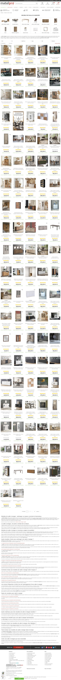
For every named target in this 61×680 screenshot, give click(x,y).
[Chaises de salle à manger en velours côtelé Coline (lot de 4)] (42, 72)
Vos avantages (47, 660)
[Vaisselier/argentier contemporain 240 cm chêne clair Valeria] (42, 50)
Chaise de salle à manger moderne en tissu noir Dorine (43, 346)
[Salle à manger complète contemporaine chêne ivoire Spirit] (55, 426)
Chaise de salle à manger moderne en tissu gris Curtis (55, 346)
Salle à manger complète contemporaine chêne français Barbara (55, 191)
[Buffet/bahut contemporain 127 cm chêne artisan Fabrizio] (6, 271)
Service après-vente (48, 657)
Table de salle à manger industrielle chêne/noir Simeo (6, 80)
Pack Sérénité (29, 661)
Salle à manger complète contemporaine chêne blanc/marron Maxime (6, 324)
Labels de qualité (47, 659)
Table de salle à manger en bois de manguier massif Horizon (42, 457)
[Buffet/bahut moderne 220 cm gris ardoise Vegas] (30, 360)
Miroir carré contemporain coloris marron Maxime (6, 346)
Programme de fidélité (30, 660)
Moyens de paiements (48, 655)
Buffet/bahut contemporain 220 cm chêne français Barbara (18, 169)
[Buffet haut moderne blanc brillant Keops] (6, 426)
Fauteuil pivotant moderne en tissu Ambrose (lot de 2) (55, 147)
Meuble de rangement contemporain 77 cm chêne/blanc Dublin (30, 390)
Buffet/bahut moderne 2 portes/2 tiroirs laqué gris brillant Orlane (18, 413)
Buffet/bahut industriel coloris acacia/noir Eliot (30, 213)
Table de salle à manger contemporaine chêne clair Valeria (18, 102)
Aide (59, 0)
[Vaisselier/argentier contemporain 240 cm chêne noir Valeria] (42, 404)
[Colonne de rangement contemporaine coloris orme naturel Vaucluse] (55, 404)
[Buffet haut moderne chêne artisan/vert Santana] (55, 471)
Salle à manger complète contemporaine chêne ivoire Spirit (55, 435)
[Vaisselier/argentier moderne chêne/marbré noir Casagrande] (55, 94)
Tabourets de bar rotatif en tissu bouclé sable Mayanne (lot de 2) (30, 169)
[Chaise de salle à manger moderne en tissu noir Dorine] (42, 338)
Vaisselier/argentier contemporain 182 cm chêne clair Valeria (18, 58)
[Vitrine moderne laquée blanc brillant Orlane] (30, 116)
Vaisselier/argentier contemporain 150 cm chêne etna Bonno (6, 235)
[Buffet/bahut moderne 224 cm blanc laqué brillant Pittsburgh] (42, 271)
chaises (9, 552)
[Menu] (4, 671)
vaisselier (7, 561)
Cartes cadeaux (29, 662)
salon (55, 577)
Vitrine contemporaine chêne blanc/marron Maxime (43, 213)
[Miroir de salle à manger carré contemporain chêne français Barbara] (18, 249)
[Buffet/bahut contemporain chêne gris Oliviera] (42, 227)
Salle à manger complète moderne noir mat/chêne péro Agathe (18, 80)
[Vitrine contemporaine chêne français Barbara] (6, 183)
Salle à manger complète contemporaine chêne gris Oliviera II (54, 302)
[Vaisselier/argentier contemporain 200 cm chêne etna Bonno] (6, 205)
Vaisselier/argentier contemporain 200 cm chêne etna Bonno (6, 213)
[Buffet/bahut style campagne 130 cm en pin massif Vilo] (30, 293)
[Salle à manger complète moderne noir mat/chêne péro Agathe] (18, 72)
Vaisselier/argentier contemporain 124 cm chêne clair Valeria (30, 58)
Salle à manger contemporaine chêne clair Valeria (30, 102)
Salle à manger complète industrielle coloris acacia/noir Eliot (18, 147)
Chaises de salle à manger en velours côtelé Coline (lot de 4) (43, 80)
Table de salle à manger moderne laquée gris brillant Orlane (30, 413)
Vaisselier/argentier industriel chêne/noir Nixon (55, 280)
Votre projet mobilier (48, 664)
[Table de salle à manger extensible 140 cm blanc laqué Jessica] (42, 426)
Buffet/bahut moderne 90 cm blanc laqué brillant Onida (55, 213)
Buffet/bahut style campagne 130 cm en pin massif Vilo (30, 302)
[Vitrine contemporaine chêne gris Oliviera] (18, 293)
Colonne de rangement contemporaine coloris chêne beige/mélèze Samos (55, 125)
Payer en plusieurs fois (48, 656)
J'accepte (19, 678)
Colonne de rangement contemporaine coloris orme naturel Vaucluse (55, 413)
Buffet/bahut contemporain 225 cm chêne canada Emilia (6, 368)
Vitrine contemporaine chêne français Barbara (6, 191)
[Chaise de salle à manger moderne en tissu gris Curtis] (55, 338)
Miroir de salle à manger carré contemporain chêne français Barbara (18, 258)
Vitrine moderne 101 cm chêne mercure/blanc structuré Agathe (6, 479)
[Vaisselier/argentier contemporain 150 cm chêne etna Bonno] (6, 227)
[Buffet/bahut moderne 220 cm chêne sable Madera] (30, 249)
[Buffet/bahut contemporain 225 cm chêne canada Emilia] (6, 360)
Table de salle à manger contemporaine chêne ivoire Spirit (18, 457)
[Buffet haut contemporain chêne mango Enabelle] (18, 271)
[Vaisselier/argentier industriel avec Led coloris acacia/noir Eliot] (18, 338)
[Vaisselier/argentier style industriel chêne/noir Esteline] (18, 205)
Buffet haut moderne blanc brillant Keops (6, 435)
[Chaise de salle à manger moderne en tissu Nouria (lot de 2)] (42, 138)
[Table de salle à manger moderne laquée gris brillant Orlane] (30, 404)
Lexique (46, 662)
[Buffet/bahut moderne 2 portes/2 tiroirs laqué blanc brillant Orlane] (55, 382)
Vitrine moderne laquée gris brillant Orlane (6, 124)
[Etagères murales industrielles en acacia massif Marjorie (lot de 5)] (42, 94)
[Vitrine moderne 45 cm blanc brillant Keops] (18, 426)
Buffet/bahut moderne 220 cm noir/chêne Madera (30, 324)
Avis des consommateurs (49, 663)
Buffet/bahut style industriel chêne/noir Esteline (18, 235)
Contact (56, 0)
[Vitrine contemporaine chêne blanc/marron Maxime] (42, 205)
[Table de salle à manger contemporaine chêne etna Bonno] (30, 72)
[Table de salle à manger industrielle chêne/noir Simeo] (6, 72)
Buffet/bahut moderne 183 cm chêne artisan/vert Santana (43, 169)
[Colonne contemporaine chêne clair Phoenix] (6, 138)
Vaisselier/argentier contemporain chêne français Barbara (6, 169)
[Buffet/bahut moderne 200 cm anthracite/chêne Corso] (42, 360)
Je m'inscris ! (18, 647)
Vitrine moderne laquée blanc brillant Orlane (30, 124)
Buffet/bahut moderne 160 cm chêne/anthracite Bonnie (6, 501)
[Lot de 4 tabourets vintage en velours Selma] (42, 382)
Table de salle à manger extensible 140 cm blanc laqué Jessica (43, 435)
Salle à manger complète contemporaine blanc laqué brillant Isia (30, 147)
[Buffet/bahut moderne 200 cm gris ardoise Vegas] (55, 360)
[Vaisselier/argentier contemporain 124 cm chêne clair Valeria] (30, 50)
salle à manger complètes (23, 567)
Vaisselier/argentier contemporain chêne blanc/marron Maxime (6, 258)
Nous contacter (12, 654)
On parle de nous (12, 655)
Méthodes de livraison (48, 654)
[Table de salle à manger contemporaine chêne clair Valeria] (18, 94)
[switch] (3, 677)
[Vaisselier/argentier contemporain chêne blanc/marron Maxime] (6, 249)
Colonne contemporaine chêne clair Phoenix (6, 147)
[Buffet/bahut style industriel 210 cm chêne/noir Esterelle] (30, 471)
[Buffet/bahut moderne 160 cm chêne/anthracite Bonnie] (6, 493)
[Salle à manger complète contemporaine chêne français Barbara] (55, 183)
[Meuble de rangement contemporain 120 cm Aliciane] (42, 116)
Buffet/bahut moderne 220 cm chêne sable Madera (30, 257)
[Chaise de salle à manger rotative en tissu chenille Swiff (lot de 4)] (6, 293)
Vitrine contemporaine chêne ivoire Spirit (43, 324)
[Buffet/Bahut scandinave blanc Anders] (18, 493)
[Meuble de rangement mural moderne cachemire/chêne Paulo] (30, 271)
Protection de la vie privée (31, 656)
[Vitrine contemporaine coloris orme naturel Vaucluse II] (6, 94)
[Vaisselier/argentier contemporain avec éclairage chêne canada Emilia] (30, 338)
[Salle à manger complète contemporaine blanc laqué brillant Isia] (30, 138)
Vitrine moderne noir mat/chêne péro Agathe (43, 191)
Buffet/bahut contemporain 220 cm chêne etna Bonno (55, 457)
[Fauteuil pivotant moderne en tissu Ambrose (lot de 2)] (55, 138)
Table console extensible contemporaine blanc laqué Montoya (55, 324)
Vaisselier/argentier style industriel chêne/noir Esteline (18, 213)
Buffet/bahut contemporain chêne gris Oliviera (42, 235)
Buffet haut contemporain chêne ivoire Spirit (18, 324)
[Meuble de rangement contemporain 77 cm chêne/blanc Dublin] (30, 382)
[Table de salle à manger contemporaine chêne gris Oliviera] (18, 471)
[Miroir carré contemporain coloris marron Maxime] (6, 338)
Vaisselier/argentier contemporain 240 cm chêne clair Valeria (43, 58)
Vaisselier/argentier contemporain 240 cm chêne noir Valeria (43, 413)
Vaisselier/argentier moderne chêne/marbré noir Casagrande (55, 102)
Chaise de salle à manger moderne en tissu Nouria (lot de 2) (43, 147)
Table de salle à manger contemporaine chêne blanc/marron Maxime (55, 235)
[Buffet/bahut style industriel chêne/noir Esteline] (18, 227)
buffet (49, 574)
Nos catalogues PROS (13, 657)
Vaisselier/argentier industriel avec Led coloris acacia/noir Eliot (18, 346)
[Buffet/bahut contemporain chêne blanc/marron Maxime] (30, 183)
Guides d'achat (47, 661)
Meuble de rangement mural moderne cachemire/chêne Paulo (30, 280)
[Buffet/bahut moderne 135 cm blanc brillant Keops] (6, 404)
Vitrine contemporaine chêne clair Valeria (6, 58)
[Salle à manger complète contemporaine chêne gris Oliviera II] (55, 293)
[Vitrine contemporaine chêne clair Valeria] (6, 50)
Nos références (12, 656)
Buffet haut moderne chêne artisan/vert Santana (55, 479)
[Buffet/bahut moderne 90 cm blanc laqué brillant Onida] (55, 205)
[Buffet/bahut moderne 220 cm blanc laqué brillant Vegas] (6, 382)
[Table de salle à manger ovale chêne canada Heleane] (18, 382)
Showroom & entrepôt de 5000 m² (30, 0)
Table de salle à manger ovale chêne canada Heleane (18, 390)
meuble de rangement (16, 633)
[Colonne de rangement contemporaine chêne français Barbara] (18, 183)
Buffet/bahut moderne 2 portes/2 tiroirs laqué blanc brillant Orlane (54, 390)
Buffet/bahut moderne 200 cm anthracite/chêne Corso (42, 368)
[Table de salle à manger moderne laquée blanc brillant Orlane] (30, 426)
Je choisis (9, 678)
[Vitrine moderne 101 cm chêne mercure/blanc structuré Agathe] (6, 471)
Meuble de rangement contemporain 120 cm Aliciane (43, 124)
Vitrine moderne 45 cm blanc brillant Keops (18, 435)
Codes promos (29, 663)
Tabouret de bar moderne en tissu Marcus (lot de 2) (43, 257)
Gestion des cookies (30, 657)
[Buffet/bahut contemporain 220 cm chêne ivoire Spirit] (30, 227)
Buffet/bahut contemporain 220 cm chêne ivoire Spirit (30, 235)
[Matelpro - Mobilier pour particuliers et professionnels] (7, 3)
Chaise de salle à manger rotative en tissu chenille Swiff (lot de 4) (6, 302)
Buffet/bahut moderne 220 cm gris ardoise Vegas (30, 368)
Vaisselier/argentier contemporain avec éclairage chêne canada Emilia (30, 346)
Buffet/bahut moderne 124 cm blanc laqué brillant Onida (18, 368)
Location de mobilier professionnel (32, 664)
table (3, 546)
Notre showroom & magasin (14, 659)
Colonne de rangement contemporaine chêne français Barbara (18, 191)
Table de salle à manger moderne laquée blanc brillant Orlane (30, 435)
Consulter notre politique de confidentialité (11, 675)
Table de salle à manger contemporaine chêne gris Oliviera (18, 479)
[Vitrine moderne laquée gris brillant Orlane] (6, 116)
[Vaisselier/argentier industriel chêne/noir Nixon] (55, 271)
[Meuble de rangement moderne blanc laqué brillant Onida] (42, 293)
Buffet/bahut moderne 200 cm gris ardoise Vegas (55, 368)
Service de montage (48, 658)
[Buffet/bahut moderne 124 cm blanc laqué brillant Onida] (18, 360)
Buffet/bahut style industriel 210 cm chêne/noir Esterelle (30, 479)
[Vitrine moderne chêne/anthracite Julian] (55, 249)
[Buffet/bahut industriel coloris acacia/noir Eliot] (30, 205)
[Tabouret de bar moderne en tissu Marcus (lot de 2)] (42, 249)
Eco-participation (29, 659)
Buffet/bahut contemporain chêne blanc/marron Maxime (30, 191)
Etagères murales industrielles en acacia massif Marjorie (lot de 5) (43, 102)
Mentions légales (29, 654)
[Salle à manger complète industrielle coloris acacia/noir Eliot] (18, 138)
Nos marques (11, 658)
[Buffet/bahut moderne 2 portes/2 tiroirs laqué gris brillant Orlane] (18, 404)
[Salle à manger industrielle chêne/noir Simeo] (55, 50)
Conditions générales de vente (31, 655)
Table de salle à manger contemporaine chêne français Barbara (55, 169)
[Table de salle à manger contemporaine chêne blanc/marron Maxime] (55, 227)
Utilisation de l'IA (29, 658)
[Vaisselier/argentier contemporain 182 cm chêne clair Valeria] (18, 50)
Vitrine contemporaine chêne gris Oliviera (18, 302)
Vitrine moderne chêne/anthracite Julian (55, 257)
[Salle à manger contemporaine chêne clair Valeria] (30, 94)
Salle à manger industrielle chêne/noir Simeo (54, 58)
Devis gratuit (51, 0)
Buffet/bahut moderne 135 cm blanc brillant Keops (6, 412)
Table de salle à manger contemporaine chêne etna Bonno (30, 80)
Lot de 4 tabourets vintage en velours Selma (43, 390)
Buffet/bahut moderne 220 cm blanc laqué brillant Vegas (6, 390)
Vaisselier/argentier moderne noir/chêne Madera (30, 457)
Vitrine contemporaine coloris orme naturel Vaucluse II (6, 102)
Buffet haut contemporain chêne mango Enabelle (18, 280)
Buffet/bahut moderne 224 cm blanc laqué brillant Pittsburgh (42, 280)
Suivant (37, 511)
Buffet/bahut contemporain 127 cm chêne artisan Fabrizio (6, 280)
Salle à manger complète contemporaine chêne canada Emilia (43, 479)
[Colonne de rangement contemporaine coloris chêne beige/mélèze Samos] (55, 116)
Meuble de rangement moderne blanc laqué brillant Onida (43, 302)
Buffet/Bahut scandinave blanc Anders (18, 501)
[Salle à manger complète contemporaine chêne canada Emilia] (42, 471)
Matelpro (2, 12)
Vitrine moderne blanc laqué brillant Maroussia (6, 457)
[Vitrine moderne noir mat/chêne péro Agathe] (42, 183)
